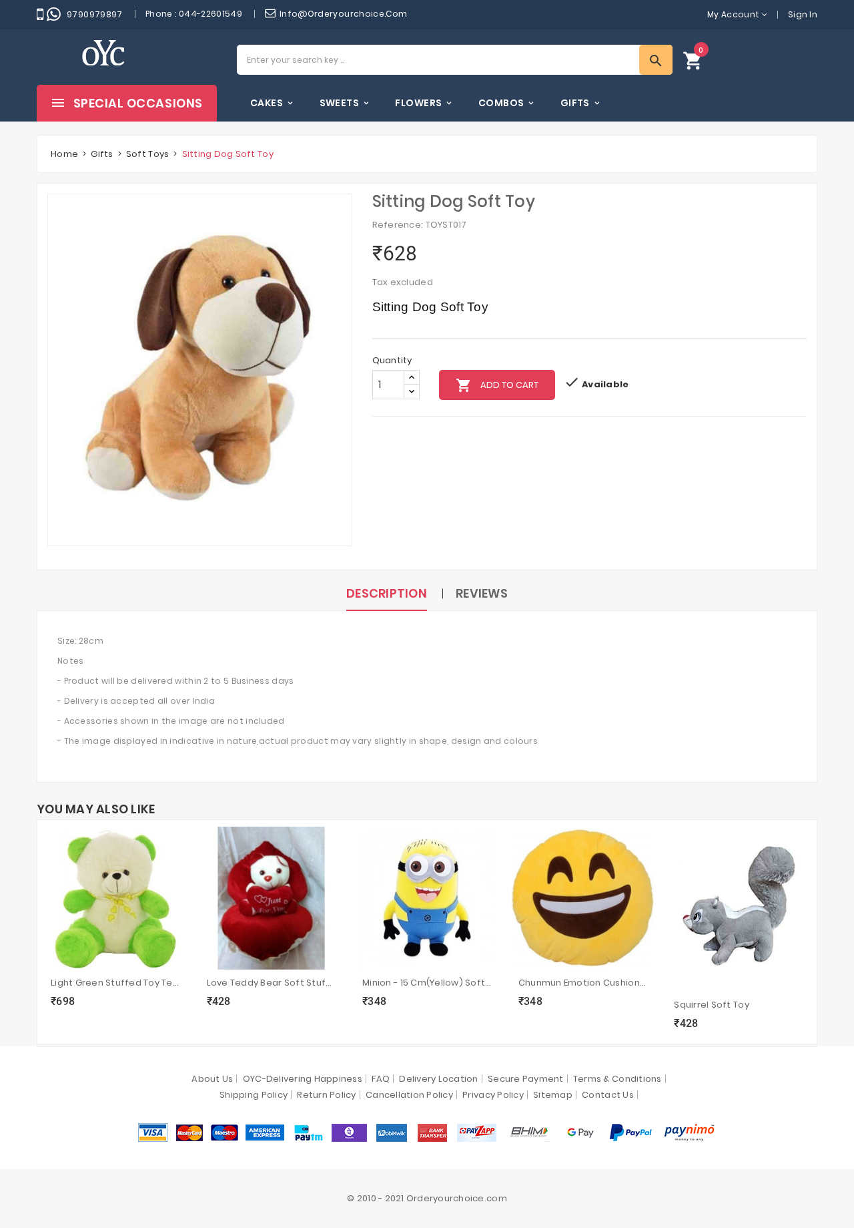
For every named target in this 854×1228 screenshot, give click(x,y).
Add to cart (497, 385)
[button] (693, 60)
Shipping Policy (254, 1094)
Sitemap (552, 1094)
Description (386, 593)
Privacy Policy (493, 1094)
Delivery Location (438, 1078)
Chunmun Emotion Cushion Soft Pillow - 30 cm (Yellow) (583, 982)
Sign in (802, 14)
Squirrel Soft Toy (711, 1004)
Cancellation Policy (409, 1094)
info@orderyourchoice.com (344, 13)
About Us (212, 1078)
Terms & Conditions (617, 1078)
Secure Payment (526, 1078)
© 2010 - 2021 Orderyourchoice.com (427, 1198)
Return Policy (326, 1094)
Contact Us (608, 1094)
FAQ (381, 1078)
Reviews (482, 593)
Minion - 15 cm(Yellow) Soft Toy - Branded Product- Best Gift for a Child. (427, 982)
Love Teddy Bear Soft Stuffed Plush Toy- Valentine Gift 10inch (271, 982)
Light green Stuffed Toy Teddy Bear (115, 982)
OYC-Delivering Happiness (302, 1078)
